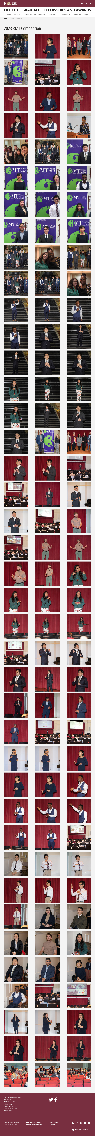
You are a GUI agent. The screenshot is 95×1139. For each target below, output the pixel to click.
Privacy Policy (53, 1122)
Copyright (52, 1124)
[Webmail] (82, 3)
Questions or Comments (34, 1124)
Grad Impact (66, 15)
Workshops (53, 15)
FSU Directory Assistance (34, 1122)
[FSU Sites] (90, 3)
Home (9, 15)
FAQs (86, 15)
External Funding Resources (34, 15)
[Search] (86, 3)
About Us (17, 15)
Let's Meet (77, 15)
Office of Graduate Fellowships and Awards (47, 9)
